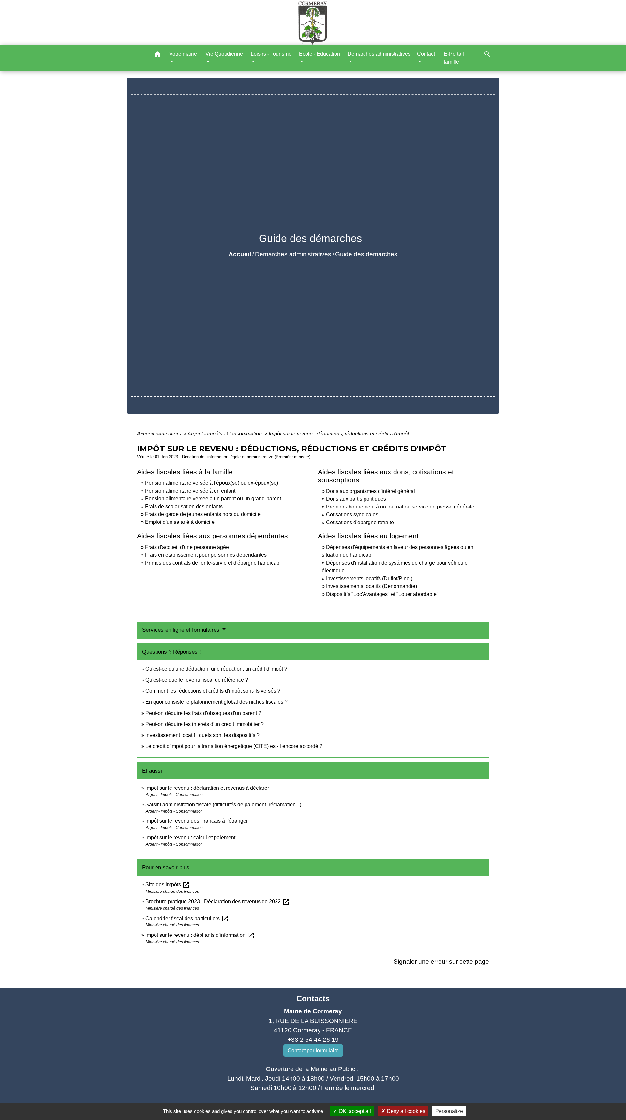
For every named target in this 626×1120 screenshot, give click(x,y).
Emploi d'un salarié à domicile (180, 522)
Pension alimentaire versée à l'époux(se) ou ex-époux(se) (211, 483)
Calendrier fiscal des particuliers (187, 918)
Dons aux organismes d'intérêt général (370, 491)
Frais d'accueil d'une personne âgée (187, 547)
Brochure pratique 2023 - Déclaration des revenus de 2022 (217, 901)
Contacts (313, 998)
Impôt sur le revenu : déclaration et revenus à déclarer (207, 788)
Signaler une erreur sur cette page (441, 961)
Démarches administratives (293, 254)
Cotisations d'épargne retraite (360, 522)
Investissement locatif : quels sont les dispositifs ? (202, 735)
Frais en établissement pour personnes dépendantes (206, 555)
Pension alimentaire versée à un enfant (190, 491)
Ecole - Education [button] (319, 54)
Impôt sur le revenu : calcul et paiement (190, 837)
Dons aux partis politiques (356, 499)
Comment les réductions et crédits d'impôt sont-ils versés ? (212, 691)
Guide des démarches (366, 254)
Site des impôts (167, 884)
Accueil (240, 254)
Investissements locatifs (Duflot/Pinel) (369, 578)
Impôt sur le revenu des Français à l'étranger (196, 821)
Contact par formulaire (313, 1050)
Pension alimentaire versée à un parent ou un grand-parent (213, 498)
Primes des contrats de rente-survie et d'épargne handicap (212, 563)
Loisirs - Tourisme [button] (271, 54)
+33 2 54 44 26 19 (313, 1039)
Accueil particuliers (159, 433)
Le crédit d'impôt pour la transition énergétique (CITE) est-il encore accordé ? (234, 746)
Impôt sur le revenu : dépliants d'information (200, 935)
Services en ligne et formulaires (181, 630)
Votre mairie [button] (183, 54)
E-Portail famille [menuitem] (454, 58)
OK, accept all (354, 1111)
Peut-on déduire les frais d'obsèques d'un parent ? (203, 713)
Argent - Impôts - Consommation (225, 433)
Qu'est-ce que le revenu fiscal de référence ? (196, 680)
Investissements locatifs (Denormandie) (371, 586)
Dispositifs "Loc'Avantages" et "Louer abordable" (382, 594)
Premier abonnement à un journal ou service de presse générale (400, 506)
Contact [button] (426, 54)
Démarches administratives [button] (379, 54)
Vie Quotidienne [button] (224, 54)
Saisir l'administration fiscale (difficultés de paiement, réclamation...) (223, 804)
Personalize (449, 1111)
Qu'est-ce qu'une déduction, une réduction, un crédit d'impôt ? (216, 668)
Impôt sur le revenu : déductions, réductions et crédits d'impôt (339, 433)
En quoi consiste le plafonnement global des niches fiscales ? (216, 702)
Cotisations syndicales (352, 514)
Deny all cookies (405, 1111)
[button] (157, 55)
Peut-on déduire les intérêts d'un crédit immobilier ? (204, 724)
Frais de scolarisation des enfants (184, 506)
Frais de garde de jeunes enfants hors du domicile (203, 514)
